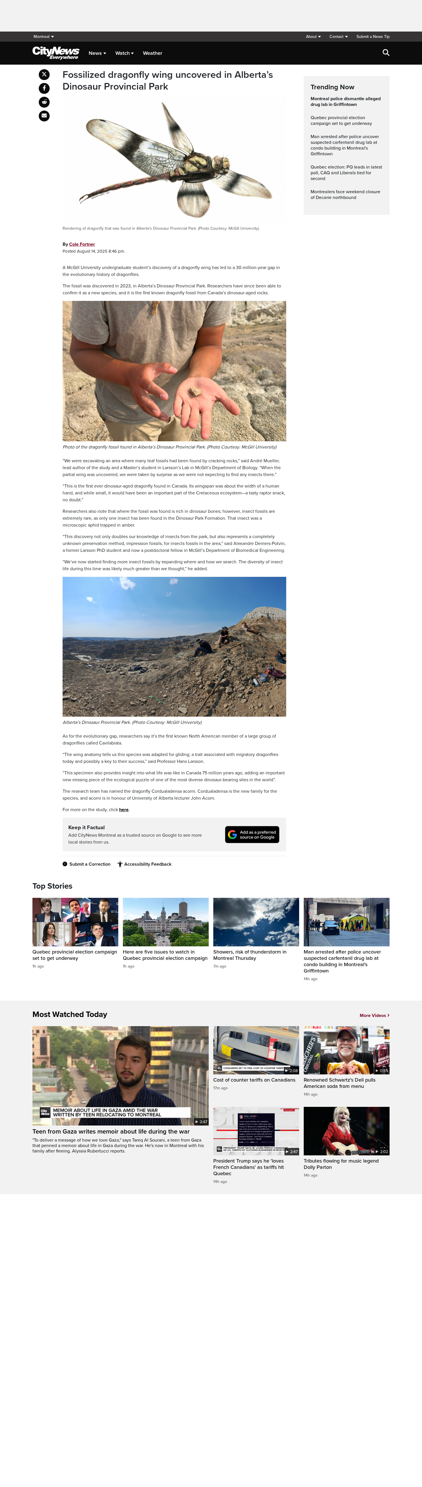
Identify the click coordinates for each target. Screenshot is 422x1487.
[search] (386, 53)
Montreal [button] (41, 36)
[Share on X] (44, 74)
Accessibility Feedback (147, 864)
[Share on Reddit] (44, 102)
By (79, 244)
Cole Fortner (82, 244)
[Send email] (44, 116)
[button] (313, 37)
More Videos (373, 1015)
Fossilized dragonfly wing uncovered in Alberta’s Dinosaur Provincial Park (168, 80)
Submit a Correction (90, 864)
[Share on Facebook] (44, 88)
